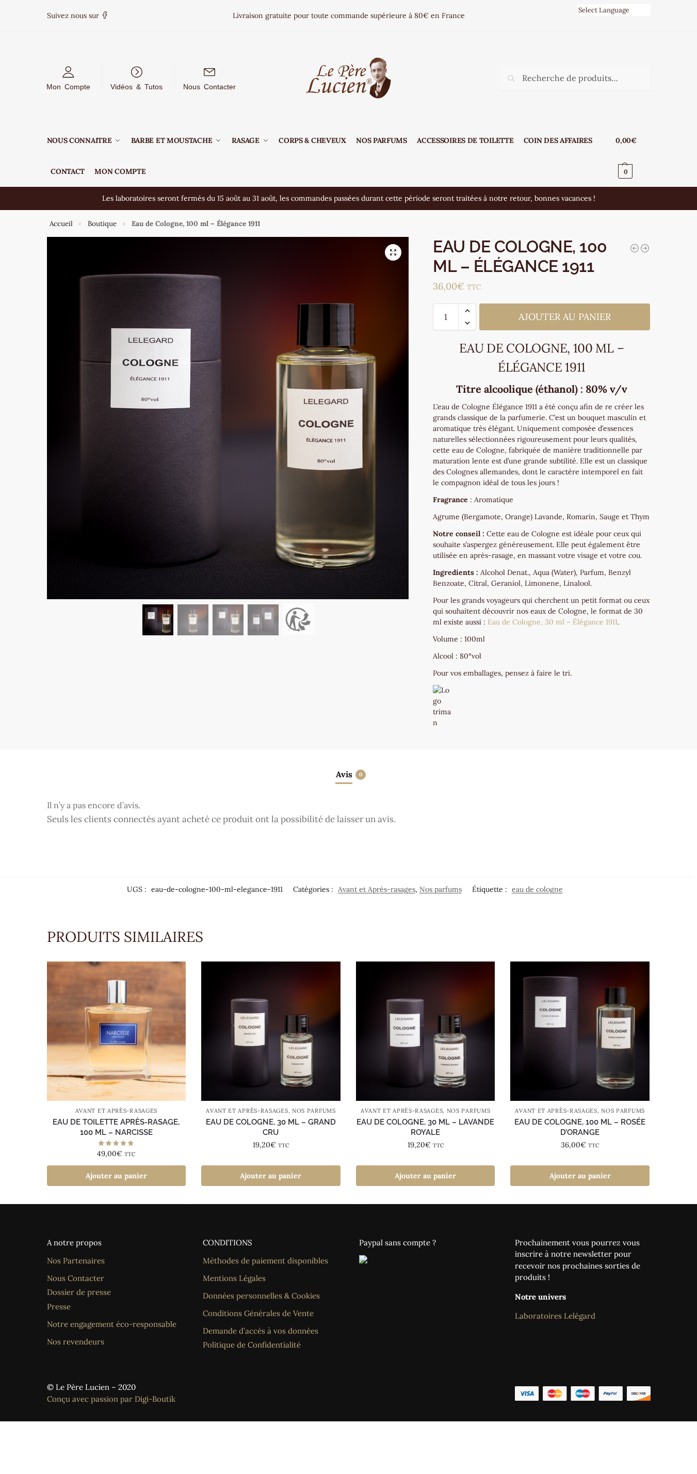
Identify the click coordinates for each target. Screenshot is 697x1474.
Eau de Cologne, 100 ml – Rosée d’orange (579, 1127)
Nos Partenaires (76, 1260)
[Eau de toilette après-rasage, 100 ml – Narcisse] (116, 1031)
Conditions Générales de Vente (258, 1313)
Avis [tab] (349, 774)
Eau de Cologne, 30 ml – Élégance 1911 (553, 622)
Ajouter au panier (564, 317)
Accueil (61, 223)
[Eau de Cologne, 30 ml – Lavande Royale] (425, 1031)
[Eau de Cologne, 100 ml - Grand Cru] (645, 248)
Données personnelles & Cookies (261, 1296)
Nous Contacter (209, 86)
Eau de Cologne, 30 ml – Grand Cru (271, 1127)
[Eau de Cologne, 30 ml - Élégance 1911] (634, 248)
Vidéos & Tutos (136, 86)
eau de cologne (537, 889)
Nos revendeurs (75, 1342)
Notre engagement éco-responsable (111, 1324)
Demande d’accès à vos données (260, 1331)
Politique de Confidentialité (252, 1345)
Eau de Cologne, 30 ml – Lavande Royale (425, 1127)
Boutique (102, 223)
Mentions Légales (234, 1278)
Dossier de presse (79, 1292)
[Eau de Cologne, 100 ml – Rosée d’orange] (580, 1031)
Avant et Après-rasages (376, 889)
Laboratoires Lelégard (555, 1316)
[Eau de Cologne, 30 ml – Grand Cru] (271, 1031)
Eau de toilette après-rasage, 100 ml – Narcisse (116, 1127)
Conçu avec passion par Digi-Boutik (111, 1399)
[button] (632, 156)
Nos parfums (440, 889)
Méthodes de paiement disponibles (265, 1260)
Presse (59, 1306)
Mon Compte (68, 86)
